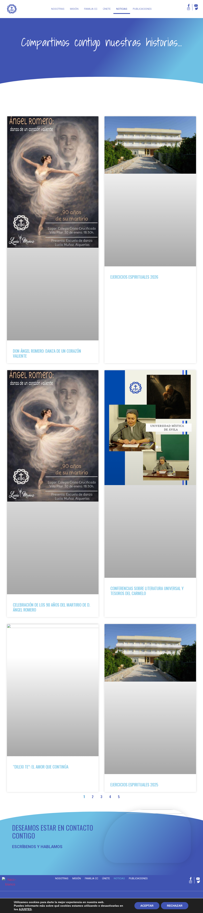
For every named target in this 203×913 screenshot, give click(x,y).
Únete (107, 8)
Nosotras (57, 8)
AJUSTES (25, 909)
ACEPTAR (146, 905)
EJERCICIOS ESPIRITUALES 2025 (134, 784)
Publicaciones (142, 8)
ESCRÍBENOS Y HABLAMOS (37, 846)
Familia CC (90, 8)
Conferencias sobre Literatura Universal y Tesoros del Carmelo (147, 590)
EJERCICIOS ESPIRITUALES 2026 (134, 277)
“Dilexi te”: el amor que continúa (40, 767)
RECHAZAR (174, 905)
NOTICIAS (121, 8)
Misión (74, 8)
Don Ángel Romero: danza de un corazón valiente (47, 353)
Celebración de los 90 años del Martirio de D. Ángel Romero (51, 607)
